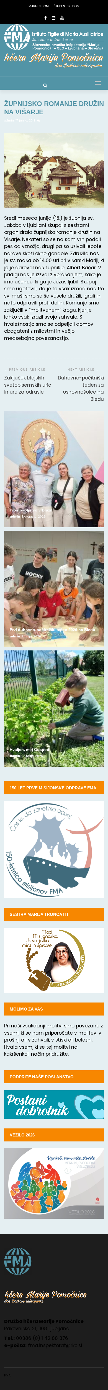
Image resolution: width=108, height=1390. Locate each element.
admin (9, 120)
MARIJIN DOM (39, 6)
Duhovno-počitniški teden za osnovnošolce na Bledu (81, 388)
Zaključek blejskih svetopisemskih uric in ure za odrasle (27, 384)
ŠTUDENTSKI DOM (66, 6)
